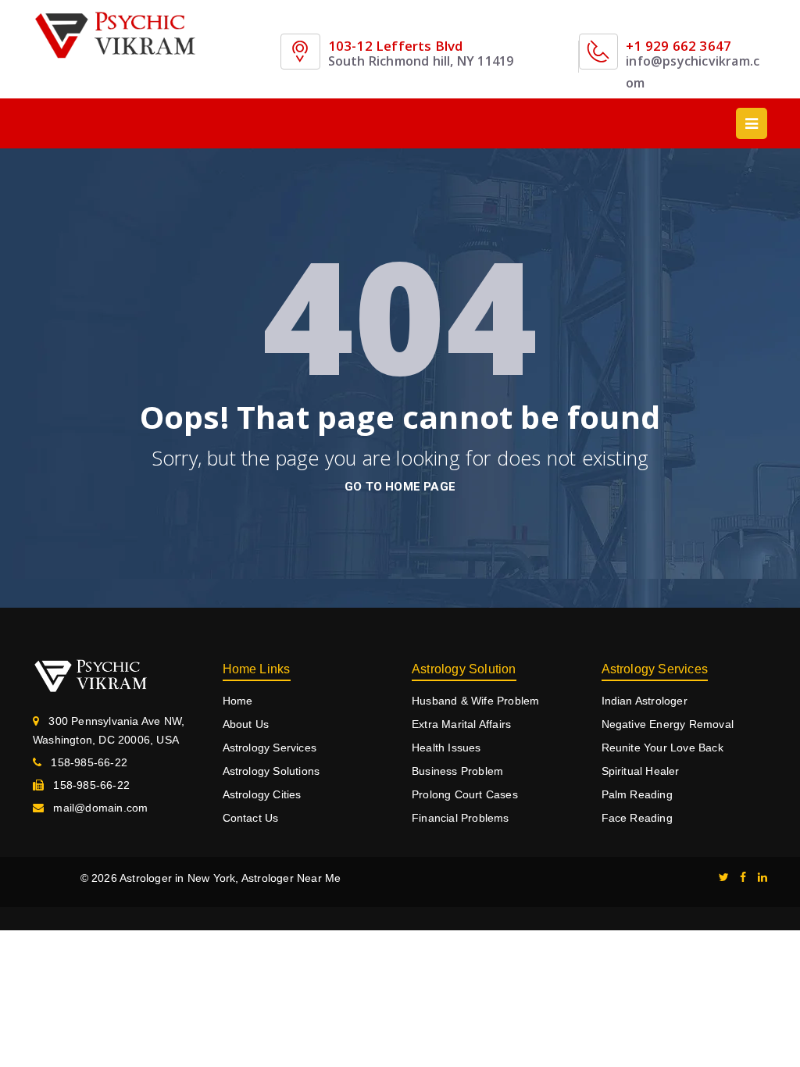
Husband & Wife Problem (475, 700)
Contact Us (251, 818)
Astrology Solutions (271, 771)
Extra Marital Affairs (461, 724)
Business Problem (457, 771)
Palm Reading (637, 794)
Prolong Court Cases (465, 794)
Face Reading (637, 818)
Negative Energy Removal (668, 724)
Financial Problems (460, 818)
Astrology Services (270, 747)
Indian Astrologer (645, 700)
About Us (246, 724)
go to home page (400, 487)
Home (238, 700)
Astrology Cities (262, 794)
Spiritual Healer (641, 771)
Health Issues (446, 747)
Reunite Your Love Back (662, 747)
